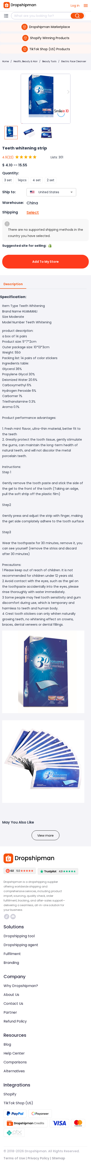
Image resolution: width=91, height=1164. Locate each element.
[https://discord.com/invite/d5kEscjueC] (13, 916)
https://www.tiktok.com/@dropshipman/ (7, 916)
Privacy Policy (38, 1158)
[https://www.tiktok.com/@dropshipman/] (6, 916)
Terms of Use (14, 1158)
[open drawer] (85, 5)
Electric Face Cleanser (73, 61)
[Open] (71, 192)
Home (5, 61)
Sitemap (58, 1158)
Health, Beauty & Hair (25, 61)
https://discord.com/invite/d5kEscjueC (13, 916)
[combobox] (45, 192)
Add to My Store (45, 261)
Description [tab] (13, 284)
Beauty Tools (49, 61)
